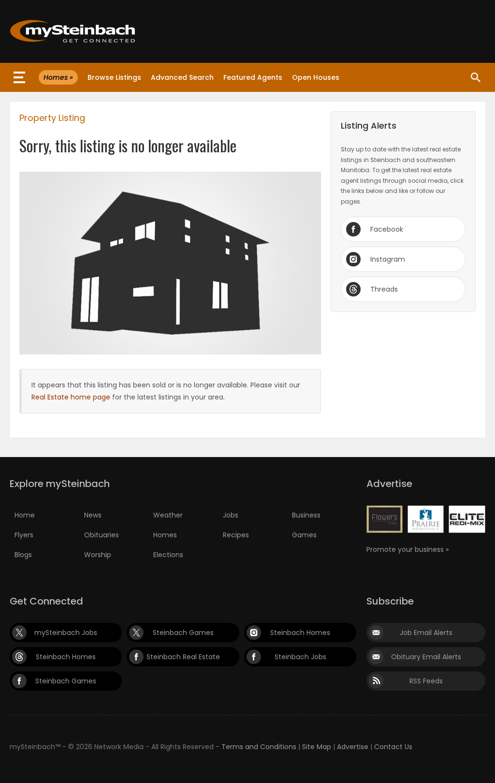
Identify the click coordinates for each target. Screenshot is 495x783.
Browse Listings (114, 77)
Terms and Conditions (258, 747)
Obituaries (101, 535)
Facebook (386, 229)
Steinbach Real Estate (183, 657)
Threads (384, 289)
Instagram (387, 259)
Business (306, 515)
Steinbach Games (183, 632)
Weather (168, 515)
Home (25, 515)
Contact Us (393, 747)
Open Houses (315, 77)
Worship (97, 555)
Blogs (23, 555)
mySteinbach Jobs (65, 632)
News (93, 515)
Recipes (236, 535)
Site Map (316, 747)
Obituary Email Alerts (426, 657)
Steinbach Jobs (300, 657)
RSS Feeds (426, 681)
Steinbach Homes (300, 632)
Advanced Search (182, 77)
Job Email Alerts (426, 632)
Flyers (24, 535)
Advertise (352, 747)
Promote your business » (407, 549)
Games (304, 535)
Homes (165, 535)
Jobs (230, 515)
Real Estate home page (70, 397)
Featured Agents (252, 77)
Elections (168, 555)
